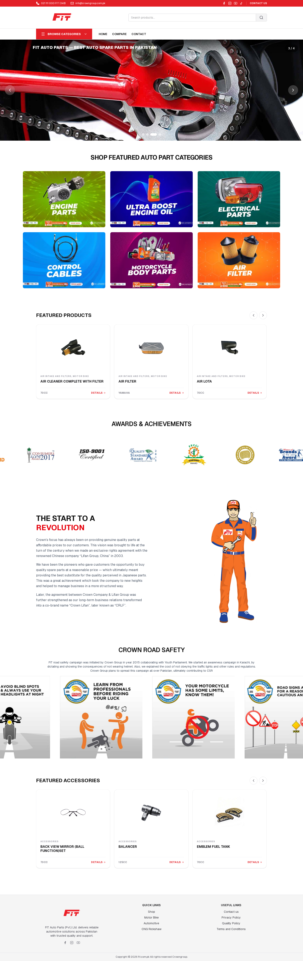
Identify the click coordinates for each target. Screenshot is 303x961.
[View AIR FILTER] (151, 347)
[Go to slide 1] (143, 134)
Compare (119, 34)
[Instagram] (229, 3)
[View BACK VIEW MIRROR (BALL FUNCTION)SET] (73, 813)
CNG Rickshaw (151, 929)
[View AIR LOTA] (229, 347)
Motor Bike (151, 917)
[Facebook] (224, 3)
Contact (139, 34)
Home (103, 34)
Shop (151, 912)
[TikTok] (241, 3)
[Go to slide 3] (151, 134)
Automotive (151, 923)
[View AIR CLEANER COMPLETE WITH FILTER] (73, 347)
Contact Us (258, 3)
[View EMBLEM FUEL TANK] (229, 813)
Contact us (231, 912)
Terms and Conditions (231, 929)
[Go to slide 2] (147, 134)
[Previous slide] (10, 90)
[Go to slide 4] (157, 134)
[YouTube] (235, 3)
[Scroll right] (263, 315)
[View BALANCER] (151, 813)
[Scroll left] (253, 315)
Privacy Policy (231, 917)
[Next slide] (293, 90)
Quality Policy (231, 923)
